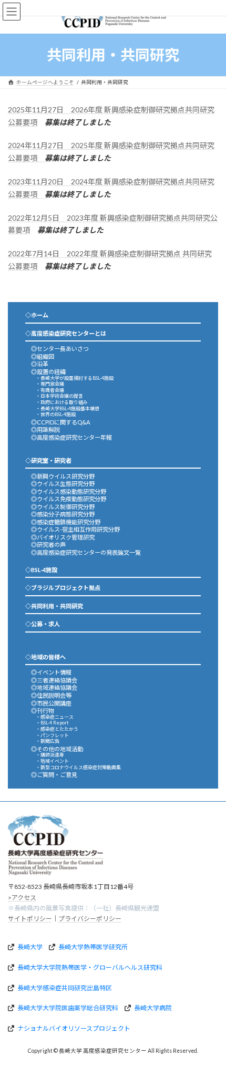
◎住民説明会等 (51, 695)
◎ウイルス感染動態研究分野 (68, 491)
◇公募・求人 (42, 623)
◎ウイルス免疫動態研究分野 (68, 498)
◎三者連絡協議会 (54, 680)
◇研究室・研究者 (48, 460)
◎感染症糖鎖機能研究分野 (65, 522)
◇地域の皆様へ (45, 657)
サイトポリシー (30, 919)
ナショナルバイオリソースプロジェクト (73, 1028)
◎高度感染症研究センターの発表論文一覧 (86, 552)
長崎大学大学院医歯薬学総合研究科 (67, 1008)
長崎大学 (30, 947)
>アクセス (22, 898)
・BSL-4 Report (52, 723)
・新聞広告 (47, 741)
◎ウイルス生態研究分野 (63, 483)
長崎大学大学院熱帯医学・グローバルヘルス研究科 (89, 967)
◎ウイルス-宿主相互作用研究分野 (75, 529)
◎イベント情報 (51, 672)
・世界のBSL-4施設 (56, 414)
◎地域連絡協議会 (54, 687)
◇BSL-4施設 (41, 569)
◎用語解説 (45, 429)
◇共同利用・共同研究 (54, 606)
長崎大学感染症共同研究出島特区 (64, 988)
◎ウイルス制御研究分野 (63, 506)
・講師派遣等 (50, 755)
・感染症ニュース (55, 717)
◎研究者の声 (48, 544)
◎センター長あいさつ (60, 348)
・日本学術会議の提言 (59, 396)
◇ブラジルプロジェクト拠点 (62, 587)
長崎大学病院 (153, 1008)
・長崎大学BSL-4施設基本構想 (67, 408)
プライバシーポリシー (89, 919)
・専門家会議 (50, 384)
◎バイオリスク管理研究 (63, 537)
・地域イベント (52, 761)
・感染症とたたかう (57, 729)
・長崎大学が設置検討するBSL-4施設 (75, 378)
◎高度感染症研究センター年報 (71, 437)
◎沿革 (39, 363)
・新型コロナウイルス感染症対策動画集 (78, 767)
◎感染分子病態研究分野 (63, 514)
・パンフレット (52, 735)
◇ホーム (36, 315)
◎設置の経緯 (48, 371)
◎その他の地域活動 (57, 748)
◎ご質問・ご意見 (54, 774)
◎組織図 (42, 356)
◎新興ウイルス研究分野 (63, 476)
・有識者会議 (50, 390)
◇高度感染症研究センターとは (65, 333)
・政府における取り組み (62, 402)
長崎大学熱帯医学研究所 (93, 947)
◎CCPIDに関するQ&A (60, 422)
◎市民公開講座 (51, 703)
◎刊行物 (42, 710)
